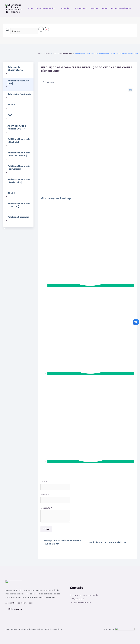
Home (30, 8)
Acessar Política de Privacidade (19, 603)
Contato (104, 8)
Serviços (94, 8)
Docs (48, 53)
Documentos (81, 8)
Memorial (65, 8)
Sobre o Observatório (45, 8)
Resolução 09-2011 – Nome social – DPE (107, 542)
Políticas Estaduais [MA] (62, 53)
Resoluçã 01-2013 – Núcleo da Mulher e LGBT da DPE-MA (62, 542)
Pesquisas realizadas (121, 8)
